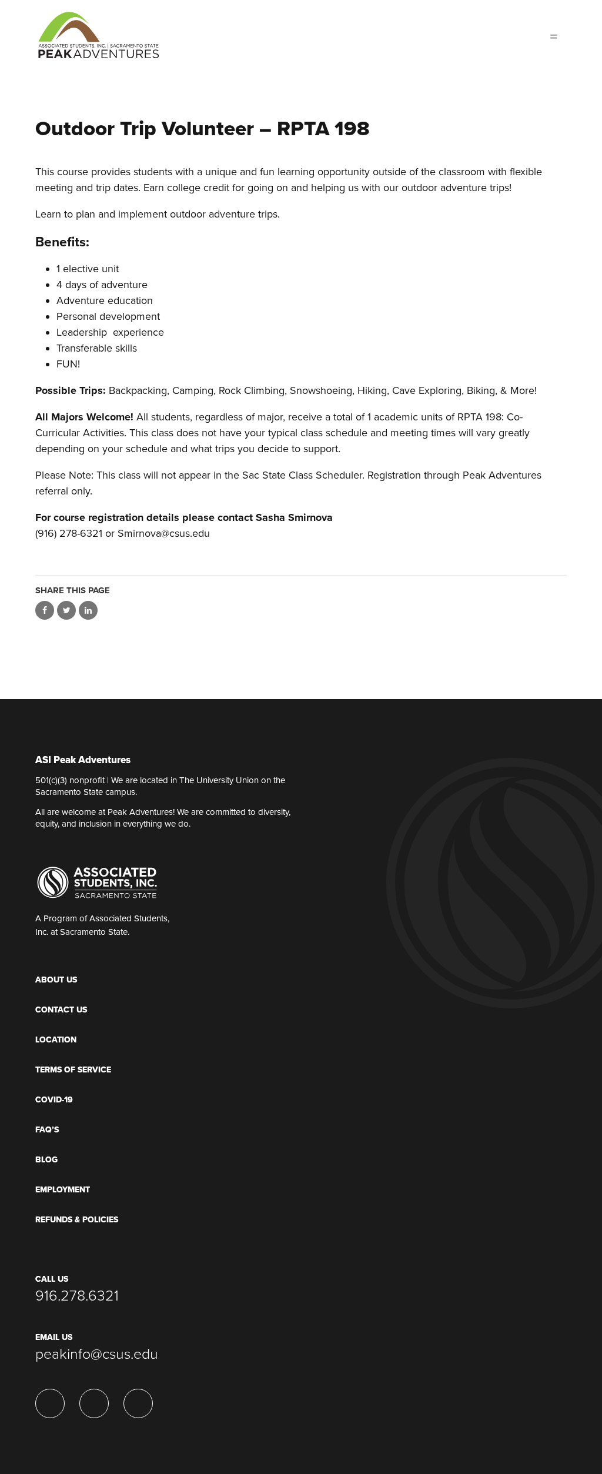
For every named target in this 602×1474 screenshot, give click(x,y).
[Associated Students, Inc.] (97, 882)
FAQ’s (47, 1130)
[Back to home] (98, 30)
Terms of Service (73, 1070)
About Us (56, 980)
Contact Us (61, 1010)
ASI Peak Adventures (83, 760)
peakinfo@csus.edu (96, 1354)
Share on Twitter (66, 610)
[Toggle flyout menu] (554, 35)
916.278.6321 (77, 1296)
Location (55, 1040)
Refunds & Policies (76, 1220)
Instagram (517, 35)
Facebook (494, 35)
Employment (62, 1190)
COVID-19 (54, 1100)
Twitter (470, 35)
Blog (46, 1160)
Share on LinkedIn (88, 610)
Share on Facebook (44, 610)
